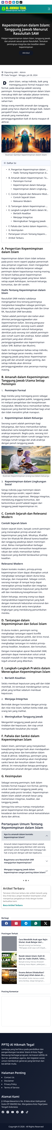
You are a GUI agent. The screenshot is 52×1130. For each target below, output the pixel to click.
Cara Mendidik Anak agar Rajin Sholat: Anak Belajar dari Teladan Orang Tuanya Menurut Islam (33, 940)
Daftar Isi (11, 163)
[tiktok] (21, 2)
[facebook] (2, 2)
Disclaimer (9, 1080)
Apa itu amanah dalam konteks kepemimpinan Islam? (18, 836)
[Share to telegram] (26, 923)
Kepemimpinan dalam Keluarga (29, 185)
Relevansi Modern (22, 201)
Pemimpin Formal (22, 181)
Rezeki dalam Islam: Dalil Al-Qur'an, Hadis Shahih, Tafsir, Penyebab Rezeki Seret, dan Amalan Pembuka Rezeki (32, 957)
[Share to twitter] (46, 923)
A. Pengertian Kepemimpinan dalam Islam (30, 169)
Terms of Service (11, 1087)
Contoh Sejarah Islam (24, 197)
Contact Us (9, 1077)
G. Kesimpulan (15, 230)
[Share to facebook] (6, 923)
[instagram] (6, 2)
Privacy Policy (10, 1084)
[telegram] (13, 2)
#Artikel (26, 53)
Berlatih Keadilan (22, 213)
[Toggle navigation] (49, 8)
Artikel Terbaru (16, 237)
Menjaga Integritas (23, 217)
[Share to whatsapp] (36, 923)
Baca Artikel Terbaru (13, 905)
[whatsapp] (17, 2)
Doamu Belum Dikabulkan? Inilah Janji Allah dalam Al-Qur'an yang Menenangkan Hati (31, 973)
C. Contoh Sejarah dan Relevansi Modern (29, 193)
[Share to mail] (16, 923)
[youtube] (10, 2)
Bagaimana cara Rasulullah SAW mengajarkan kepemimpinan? (19, 861)
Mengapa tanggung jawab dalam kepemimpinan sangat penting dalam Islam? (25, 871)
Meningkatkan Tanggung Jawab (29, 221)
